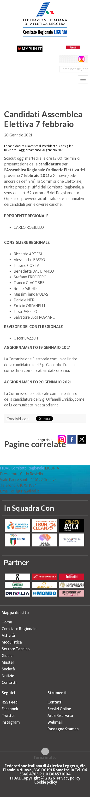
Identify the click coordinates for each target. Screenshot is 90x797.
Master (8, 662)
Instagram (11, 722)
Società (8, 669)
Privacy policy (68, 778)
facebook (63, 59)
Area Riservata (60, 715)
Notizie (8, 676)
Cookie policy (45, 782)
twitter (72, 59)
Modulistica (12, 642)
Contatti (9, 682)
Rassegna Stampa (63, 729)
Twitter (8, 715)
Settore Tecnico (16, 649)
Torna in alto (45, 757)
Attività (8, 635)
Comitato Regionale (19, 629)
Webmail (55, 722)
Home (7, 622)
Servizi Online (59, 709)
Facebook (10, 709)
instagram (81, 59)
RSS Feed (10, 702)
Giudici (7, 655)
